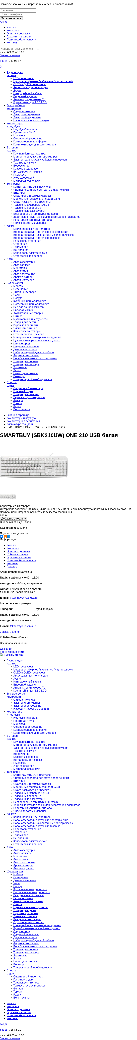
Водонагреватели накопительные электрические (43, 234)
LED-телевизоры (23, 78)
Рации (17, 406)
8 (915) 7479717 (23, 609)
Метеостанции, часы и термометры (35, 156)
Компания (13, 30)
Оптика (17, 316)
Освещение (20, 289)
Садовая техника (24, 111)
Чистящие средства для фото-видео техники (41, 189)
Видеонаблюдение (25, 96)
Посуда (17, 298)
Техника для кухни (24, 162)
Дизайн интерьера (24, 292)
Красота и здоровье (25, 168)
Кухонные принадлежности (30, 301)
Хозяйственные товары (28, 313)
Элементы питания (25, 328)
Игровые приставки (25, 325)
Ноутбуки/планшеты (25, 129)
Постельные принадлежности (31, 304)
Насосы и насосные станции (31, 120)
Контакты (12, 42)
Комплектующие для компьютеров (34, 144)
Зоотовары (20, 367)
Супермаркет (15, 283)
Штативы (19, 192)
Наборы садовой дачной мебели (33, 352)
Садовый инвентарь (26, 346)
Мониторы (19, 135)
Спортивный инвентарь (28, 388)
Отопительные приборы (28, 255)
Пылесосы (20, 174)
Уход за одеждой (23, 177)
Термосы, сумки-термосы (29, 397)
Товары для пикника (26, 394)
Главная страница (18, 415)
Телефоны (13, 183)
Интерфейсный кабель (27, 93)
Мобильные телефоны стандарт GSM (36, 198)
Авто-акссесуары (24, 262)
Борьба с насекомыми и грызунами (35, 358)
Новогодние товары (25, 373)
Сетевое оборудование (27, 138)
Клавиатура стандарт (20, 424)
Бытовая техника (12, 149)
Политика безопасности (21, 39)
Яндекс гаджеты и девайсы (30, 222)
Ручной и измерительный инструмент (36, 340)
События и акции (17, 554)
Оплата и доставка (18, 33)
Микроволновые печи (26, 180)
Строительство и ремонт (28, 334)
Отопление (20, 243)
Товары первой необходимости (32, 379)
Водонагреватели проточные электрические (40, 231)
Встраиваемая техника (27, 171)
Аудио (17, 90)
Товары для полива (25, 361)
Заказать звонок (11, 18)
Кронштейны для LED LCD (30, 102)
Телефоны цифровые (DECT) (31, 204)
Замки (17, 370)
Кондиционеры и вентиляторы (32, 228)
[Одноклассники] (5, 536)
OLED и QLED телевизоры (29, 84)
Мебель (18, 286)
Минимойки (20, 268)
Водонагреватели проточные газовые (36, 237)
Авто (10, 258)
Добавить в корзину (13, 518)
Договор (12, 566)
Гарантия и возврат (19, 36)
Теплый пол (20, 246)
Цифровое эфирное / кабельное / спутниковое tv (43, 81)
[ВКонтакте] (1, 536)
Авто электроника (24, 274)
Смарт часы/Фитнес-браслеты (32, 201)
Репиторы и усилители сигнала (32, 219)
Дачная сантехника (25, 349)
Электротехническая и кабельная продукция (40, 159)
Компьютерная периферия (30, 141)
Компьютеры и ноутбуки (15, 125)
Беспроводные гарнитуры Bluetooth (35, 213)
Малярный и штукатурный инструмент (37, 337)
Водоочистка (21, 165)
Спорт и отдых (12, 384)
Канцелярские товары (27, 331)
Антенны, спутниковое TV (29, 99)
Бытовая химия (23, 310)
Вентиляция (20, 249)
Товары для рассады (26, 364)
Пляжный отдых (23, 391)
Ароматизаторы (23, 277)
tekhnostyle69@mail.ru (23, 626)
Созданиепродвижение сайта (12, 650)
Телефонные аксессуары (29, 210)
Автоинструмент (23, 280)
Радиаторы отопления (27, 240)
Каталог (11, 27)
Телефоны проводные (27, 207)
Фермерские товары (26, 355)
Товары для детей (24, 322)
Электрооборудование (27, 117)
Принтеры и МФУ (24, 132)
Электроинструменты (26, 114)
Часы (16, 295)
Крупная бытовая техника (29, 153)
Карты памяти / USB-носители (32, 186)
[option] (68, 465)
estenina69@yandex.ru (24, 597)
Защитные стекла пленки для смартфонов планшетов (46, 216)
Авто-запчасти (22, 265)
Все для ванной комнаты (28, 307)
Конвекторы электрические (30, 252)
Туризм (17, 403)
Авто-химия (20, 271)
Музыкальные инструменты (30, 319)
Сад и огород (21, 343)
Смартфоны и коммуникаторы (32, 195)
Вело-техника (21, 409)
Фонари (18, 400)
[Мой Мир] (8, 536)
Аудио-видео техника (15, 74)
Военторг (19, 376)
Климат (11, 225)
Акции (4, 21)
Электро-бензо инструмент (16, 107)
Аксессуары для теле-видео (30, 87)
